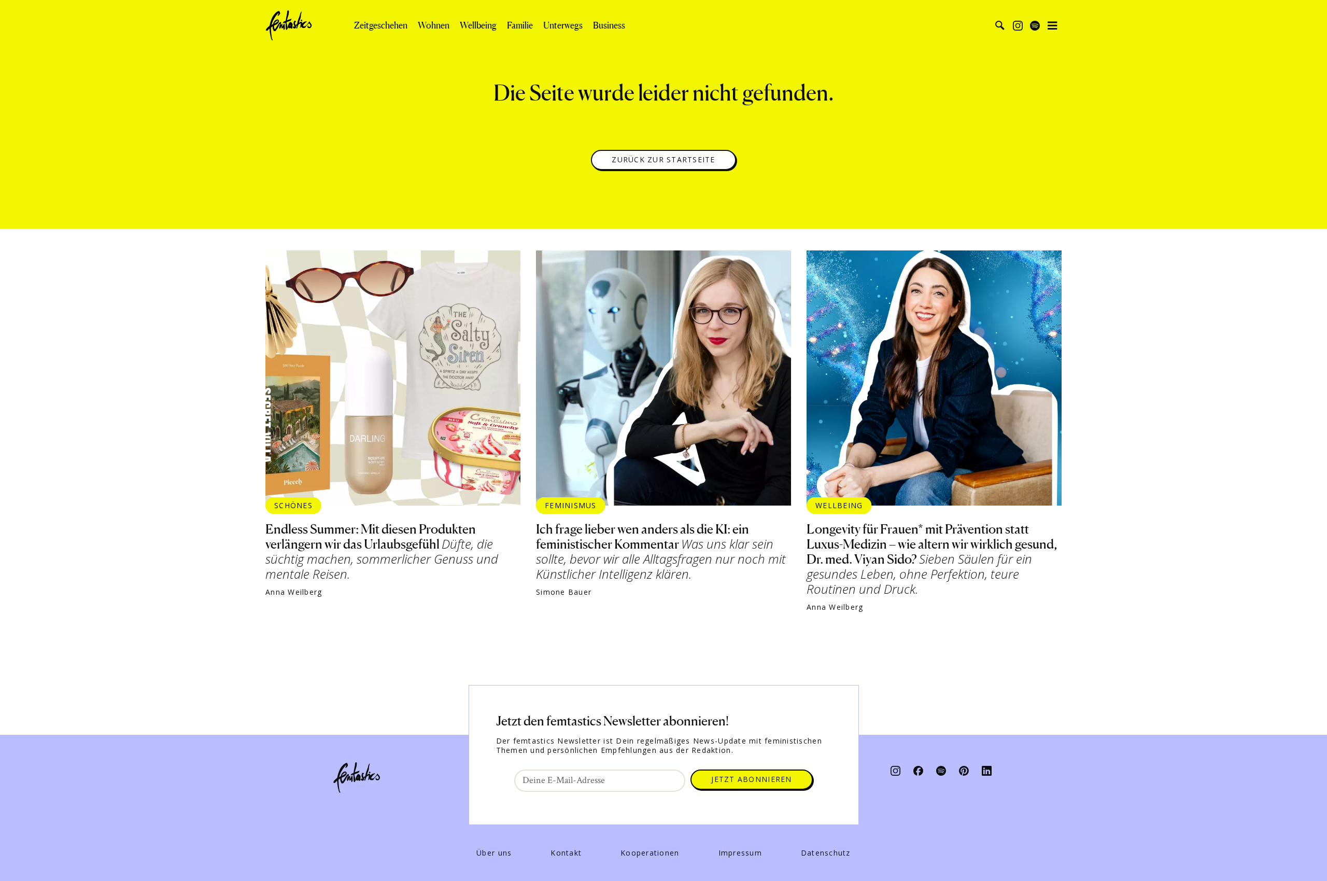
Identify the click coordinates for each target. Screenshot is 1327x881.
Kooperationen (649, 853)
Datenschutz (826, 853)
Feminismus (571, 505)
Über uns (494, 853)
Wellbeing (478, 25)
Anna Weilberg (293, 592)
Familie (520, 25)
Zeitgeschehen (380, 25)
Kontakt (566, 853)
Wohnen (433, 25)
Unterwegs (563, 25)
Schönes (293, 505)
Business (609, 25)
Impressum (740, 853)
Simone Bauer (563, 592)
